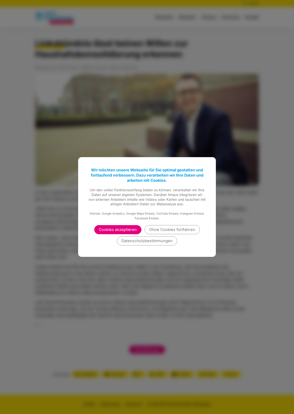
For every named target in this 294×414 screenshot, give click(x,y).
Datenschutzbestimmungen (147, 241)
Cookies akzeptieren (118, 229)
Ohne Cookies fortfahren (172, 229)
